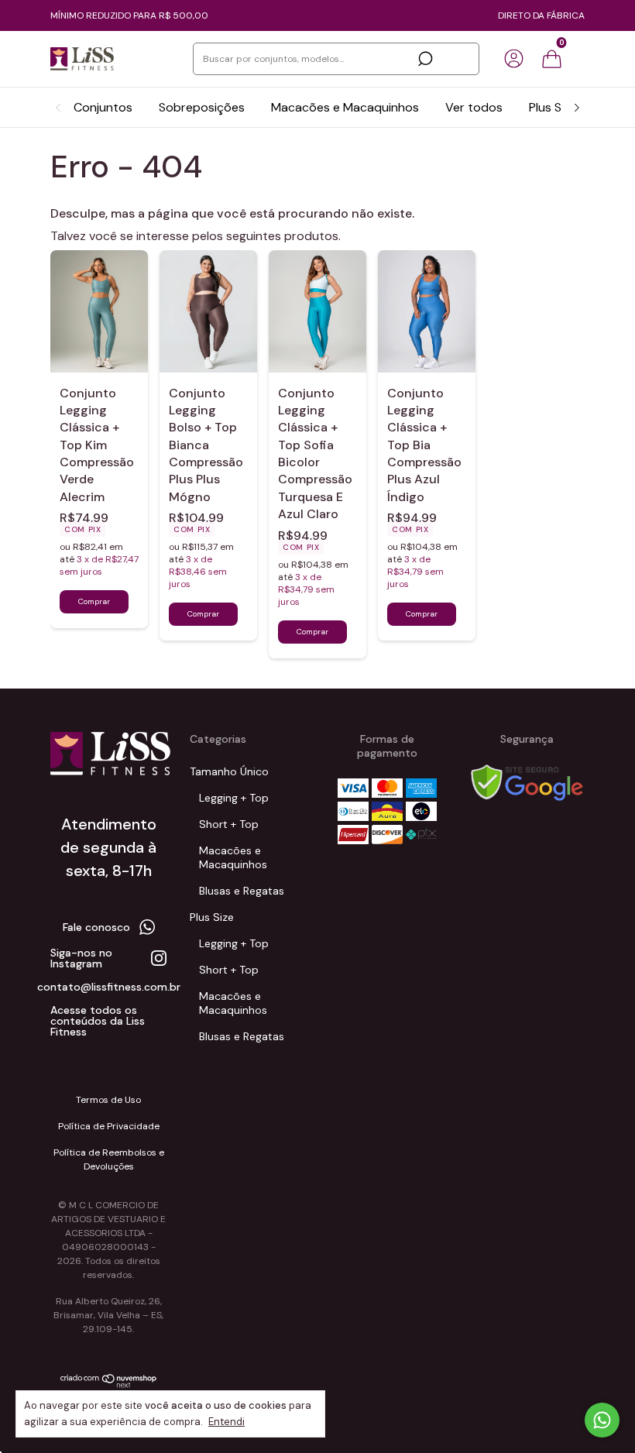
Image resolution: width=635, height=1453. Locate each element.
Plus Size (553, 107)
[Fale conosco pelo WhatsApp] (602, 1420)
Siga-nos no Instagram (81, 958)
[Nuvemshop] (108, 1385)
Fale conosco (96, 927)
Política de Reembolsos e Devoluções (108, 1159)
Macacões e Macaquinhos (345, 107)
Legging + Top (234, 798)
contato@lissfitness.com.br (108, 986)
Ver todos (474, 107)
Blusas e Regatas (241, 891)
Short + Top (229, 824)
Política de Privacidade (109, 1126)
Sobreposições (202, 107)
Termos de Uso (108, 1100)
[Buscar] (424, 58)
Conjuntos (103, 107)
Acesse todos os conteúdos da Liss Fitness (97, 1021)
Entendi (226, 1421)
